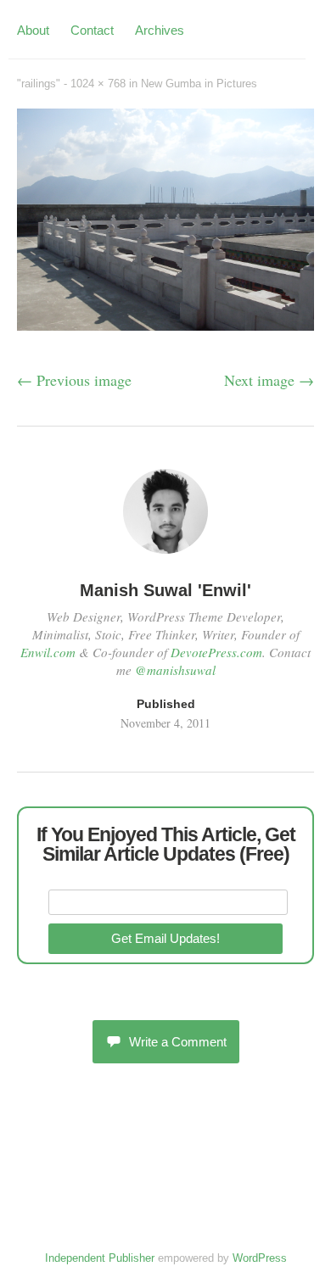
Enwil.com (48, 652)
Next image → (269, 380)
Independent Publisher (99, 1258)
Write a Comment (178, 1042)
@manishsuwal (175, 669)
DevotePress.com (216, 652)
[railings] (165, 325)
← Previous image (74, 380)
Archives (159, 30)
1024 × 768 (98, 83)
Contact (92, 30)
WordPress (260, 1258)
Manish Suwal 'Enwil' (165, 590)
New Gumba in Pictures (199, 83)
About (33, 30)
